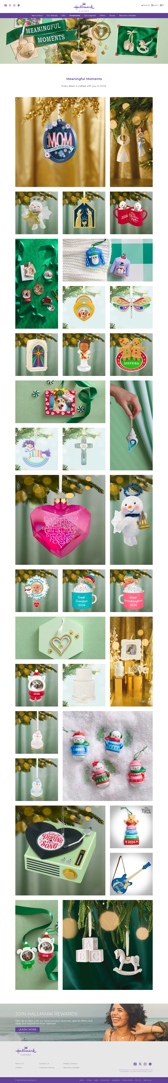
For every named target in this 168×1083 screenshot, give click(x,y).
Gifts (63, 15)
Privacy (89, 1080)
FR (163, 5)
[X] (10, 5)
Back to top (148, 1080)
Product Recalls (127, 1080)
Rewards (146, 5)
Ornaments (74, 15)
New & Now (37, 15)
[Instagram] (14, 5)
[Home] (84, 7)
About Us (19, 1063)
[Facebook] (5, 5)
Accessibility (115, 1080)
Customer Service (47, 1067)
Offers (102, 15)
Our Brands (52, 15)
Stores (112, 15)
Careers (18, 1067)
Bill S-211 (138, 1080)
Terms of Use (105, 1080)
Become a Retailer (127, 15)
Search (156, 5)
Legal (96, 1080)
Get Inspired (90, 15)
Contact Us (44, 1063)
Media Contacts (70, 1063)
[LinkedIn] (18, 5)
